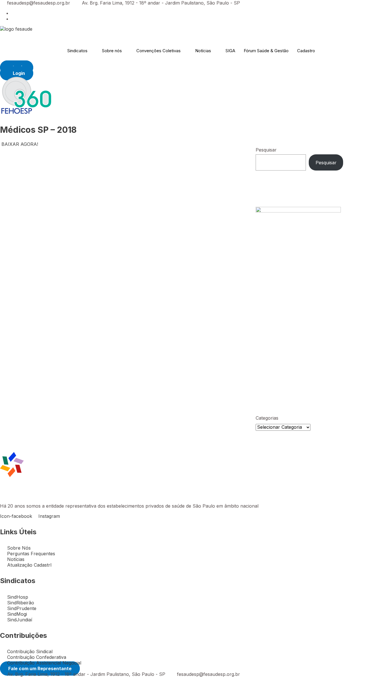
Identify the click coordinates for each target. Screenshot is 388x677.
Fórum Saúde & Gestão (266, 50)
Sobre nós (112, 50)
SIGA (230, 50)
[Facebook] (13, 13)
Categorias (267, 418)
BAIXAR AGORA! (19, 144)
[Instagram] (13, 19)
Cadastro (306, 50)
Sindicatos (77, 50)
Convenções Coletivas (158, 50)
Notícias (203, 50)
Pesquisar (266, 150)
